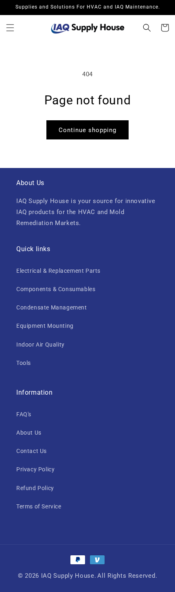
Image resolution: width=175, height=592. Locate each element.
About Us (29, 432)
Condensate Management (51, 307)
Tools (23, 363)
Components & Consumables (55, 289)
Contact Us (31, 451)
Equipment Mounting (45, 326)
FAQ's (23, 414)
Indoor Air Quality (40, 344)
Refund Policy (35, 488)
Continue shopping (87, 130)
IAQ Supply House (67, 575)
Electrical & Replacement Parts (58, 270)
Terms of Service (38, 506)
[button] (10, 28)
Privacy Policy (35, 469)
